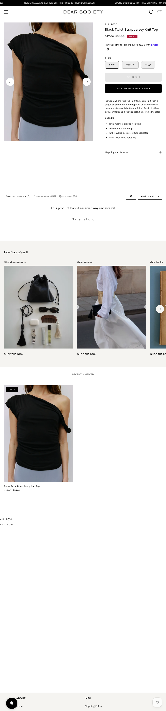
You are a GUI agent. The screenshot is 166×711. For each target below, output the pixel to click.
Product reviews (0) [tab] (18, 196)
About (19, 706)
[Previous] (10, 82)
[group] (83, 309)
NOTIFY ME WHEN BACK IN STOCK (133, 88)
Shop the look (13, 354)
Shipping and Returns (116, 152)
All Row (111, 24)
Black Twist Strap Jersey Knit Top (22, 486)
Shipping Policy (93, 706)
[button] (151, 12)
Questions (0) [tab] (68, 196)
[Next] (87, 82)
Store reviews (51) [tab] (45, 196)
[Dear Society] (83, 12)
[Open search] (131, 196)
